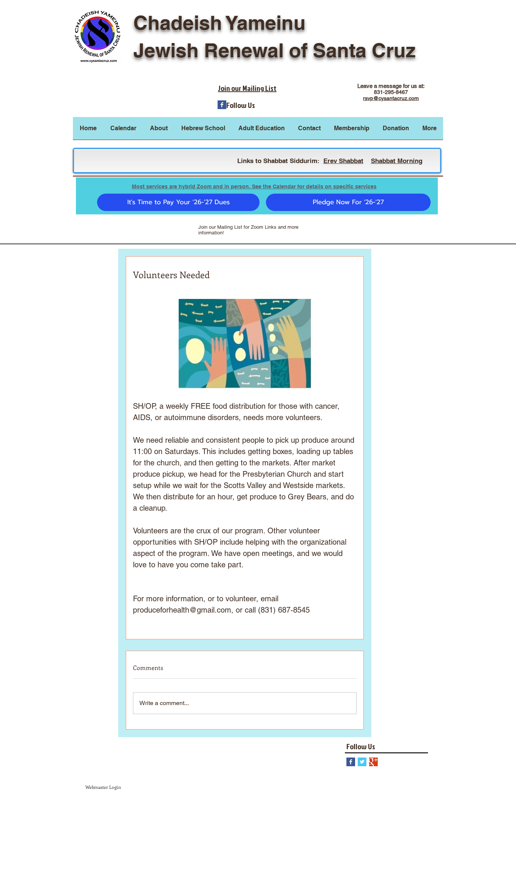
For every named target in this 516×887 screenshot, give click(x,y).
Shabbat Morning (396, 161)
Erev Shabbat (343, 161)
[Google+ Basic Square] (373, 762)
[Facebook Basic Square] (222, 104)
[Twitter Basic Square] (362, 762)
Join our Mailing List (247, 88)
